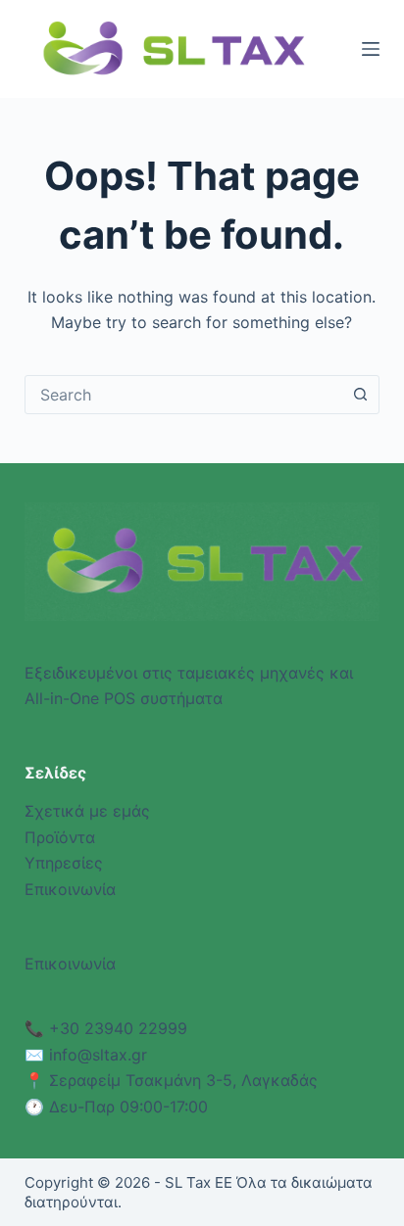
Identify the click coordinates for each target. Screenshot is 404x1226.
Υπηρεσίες (64, 862)
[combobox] (183, 394)
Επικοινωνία (70, 889)
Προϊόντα (60, 837)
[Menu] (370, 49)
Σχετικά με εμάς (87, 811)
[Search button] (360, 394)
